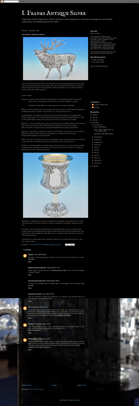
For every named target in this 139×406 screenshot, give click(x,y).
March (96, 157)
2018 (94, 115)
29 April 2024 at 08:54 (52, 281)
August (96, 145)
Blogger (77, 400)
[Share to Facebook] (72, 245)
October (96, 139)
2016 (94, 120)
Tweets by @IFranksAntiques (99, 66)
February (97, 160)
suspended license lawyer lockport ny (39, 347)
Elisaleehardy (32, 339)
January (96, 163)
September (97, 142)
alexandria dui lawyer (35, 294)
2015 (94, 122)
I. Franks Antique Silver (54, 13)
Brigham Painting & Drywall (37, 267)
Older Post (81, 385)
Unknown (96, 107)
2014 (94, 166)
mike (29, 307)
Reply (29, 262)
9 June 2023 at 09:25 (40, 254)
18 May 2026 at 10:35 (43, 339)
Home (54, 385)
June (95, 150)
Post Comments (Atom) (37, 389)
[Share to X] (70, 245)
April (95, 155)
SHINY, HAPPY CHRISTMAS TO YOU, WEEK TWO (103, 130)
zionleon (31, 324)
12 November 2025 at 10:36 (42, 324)
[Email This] (66, 245)
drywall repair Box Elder (59, 270)
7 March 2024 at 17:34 (52, 267)
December (97, 125)
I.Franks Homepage (98, 60)
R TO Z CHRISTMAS (100, 127)
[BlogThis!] (68, 245)
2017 (94, 117)
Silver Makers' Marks (98, 62)
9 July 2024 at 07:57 (48, 294)
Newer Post (26, 385)
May (95, 152)
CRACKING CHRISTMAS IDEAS (103, 134)
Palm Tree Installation (34, 330)
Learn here (31, 259)
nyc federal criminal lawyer (63, 315)
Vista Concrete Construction (37, 281)
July (95, 147)
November (97, 137)
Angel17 (30, 254)
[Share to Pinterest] (74, 245)
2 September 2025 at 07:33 (40, 307)
